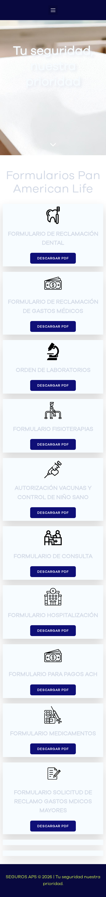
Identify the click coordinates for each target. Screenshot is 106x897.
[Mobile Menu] (53, 10)
